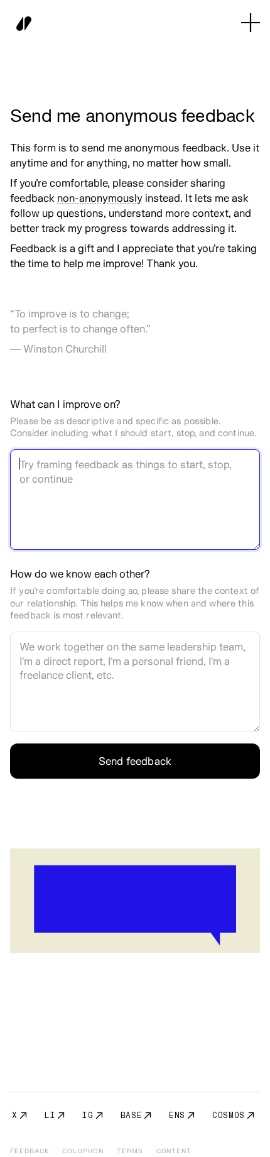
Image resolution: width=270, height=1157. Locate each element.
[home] (20, 22)
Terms (130, 1151)
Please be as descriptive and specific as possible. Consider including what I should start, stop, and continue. (133, 427)
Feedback (30, 1151)
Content (174, 1151)
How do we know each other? (79, 573)
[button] (250, 22)
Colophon (83, 1151)
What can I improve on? (65, 403)
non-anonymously (100, 197)
